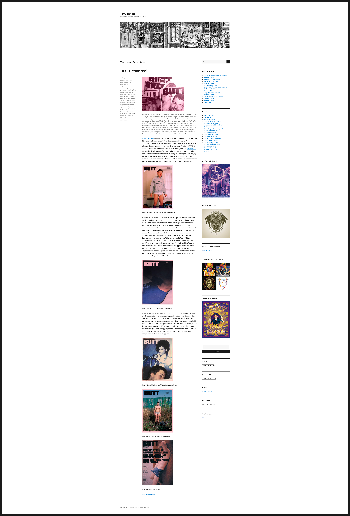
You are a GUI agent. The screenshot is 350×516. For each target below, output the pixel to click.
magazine (147, 138)
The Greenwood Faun (210, 85)
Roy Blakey (130, 108)
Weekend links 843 (209, 83)
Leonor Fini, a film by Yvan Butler (214, 96)
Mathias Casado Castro (127, 104)
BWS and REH (208, 91)
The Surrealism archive (211, 148)
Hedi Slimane (128, 96)
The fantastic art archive (211, 131)
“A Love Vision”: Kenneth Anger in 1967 (215, 87)
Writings (206, 152)
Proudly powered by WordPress (139, 507)
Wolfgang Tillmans (125, 115)
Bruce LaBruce (131, 90)
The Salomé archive (210, 146)
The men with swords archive (212, 138)
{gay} (121, 82)
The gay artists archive (210, 132)
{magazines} (127, 82)
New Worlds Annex (209, 119)
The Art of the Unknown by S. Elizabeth (215, 75)
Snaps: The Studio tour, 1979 (212, 93)
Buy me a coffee (207, 391)
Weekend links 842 (209, 89)
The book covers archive (211, 127)
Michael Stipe (124, 106)
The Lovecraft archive (210, 136)
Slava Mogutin (130, 110)
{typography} (124, 84)
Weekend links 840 (209, 100)
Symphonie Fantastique (211, 81)
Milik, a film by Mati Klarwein (212, 79)
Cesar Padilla (124, 92)
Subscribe (216, 351)
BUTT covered (133, 71)
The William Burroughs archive (213, 150)
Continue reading (148, 494)
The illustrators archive (211, 134)
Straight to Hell (124, 111)
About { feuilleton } (209, 115)
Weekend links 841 (209, 95)
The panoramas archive (211, 142)
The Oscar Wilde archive (211, 140)
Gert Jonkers (128, 94)
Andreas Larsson (125, 87)
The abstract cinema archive (212, 121)
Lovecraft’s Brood (209, 98)
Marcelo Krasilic (130, 102)
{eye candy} (129, 80)
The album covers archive (211, 123)
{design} (122, 80)
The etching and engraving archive (214, 129)
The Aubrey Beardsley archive (213, 125)
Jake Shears (131, 98)
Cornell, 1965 (207, 102)
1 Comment (123, 120)
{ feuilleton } (128, 13)
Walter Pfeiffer (132, 113)
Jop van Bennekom (126, 100)
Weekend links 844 (209, 77)
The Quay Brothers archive (212, 144)
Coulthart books (208, 117)
